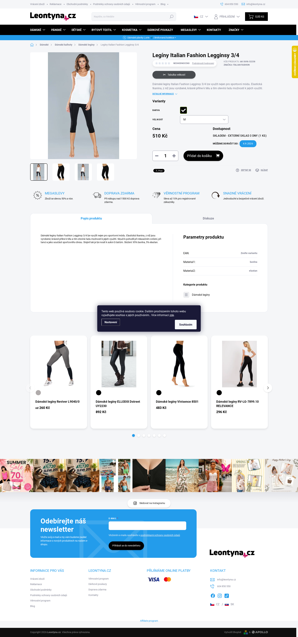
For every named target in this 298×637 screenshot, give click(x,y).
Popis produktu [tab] (91, 218)
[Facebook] (212, 595)
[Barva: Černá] (98, 392)
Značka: (237, 65)
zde (172, 315)
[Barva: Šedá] (38, 392)
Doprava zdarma (97, 589)
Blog (163, 4)
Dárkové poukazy (97, 584)
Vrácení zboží (37, 4)
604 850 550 (224, 586)
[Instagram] (219, 595)
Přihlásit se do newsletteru (126, 545)
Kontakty (93, 595)
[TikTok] (226, 595)
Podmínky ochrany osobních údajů (111, 4)
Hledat (171, 16)
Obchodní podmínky (77, 4)
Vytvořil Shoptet (232, 632)
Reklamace (55, 4)
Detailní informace (163, 94)
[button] (133, 435)
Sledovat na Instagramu (152, 503)
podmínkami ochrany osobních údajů (160, 535)
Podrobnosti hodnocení (203, 63)
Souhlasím (185, 324)
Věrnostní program (145, 4)
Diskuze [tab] (208, 218)
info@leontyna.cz (226, 579)
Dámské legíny (201, 294)
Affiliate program (149, 620)
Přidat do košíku (199, 156)
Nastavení (111, 322)
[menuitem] (38, 30)
